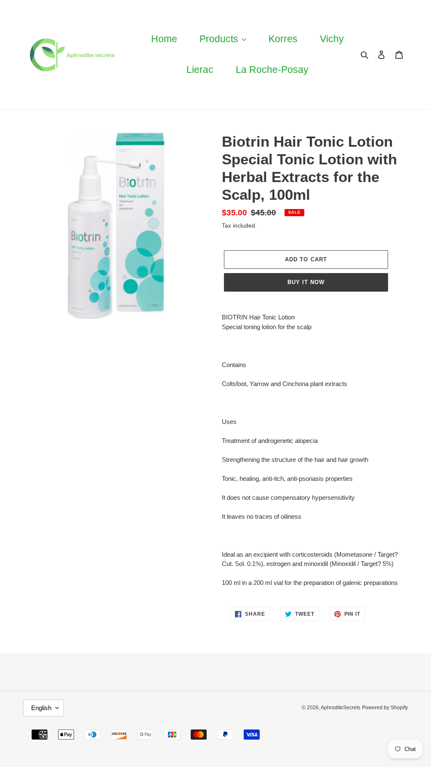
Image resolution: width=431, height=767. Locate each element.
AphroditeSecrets (340, 708)
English (41, 707)
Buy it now (306, 282)
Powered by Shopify (385, 708)
